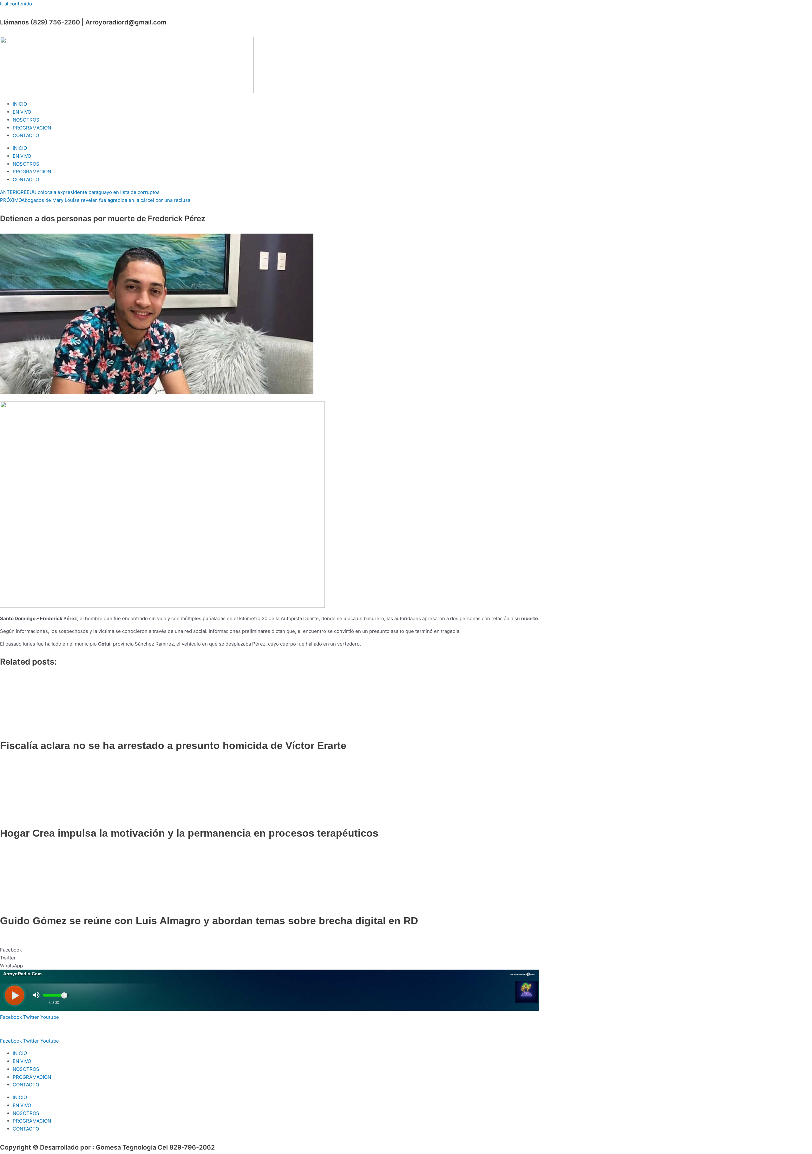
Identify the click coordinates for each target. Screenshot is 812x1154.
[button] (269, 950)
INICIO (20, 104)
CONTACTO (26, 135)
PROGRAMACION (32, 128)
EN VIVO (22, 112)
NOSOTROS (26, 120)
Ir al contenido (16, 4)
